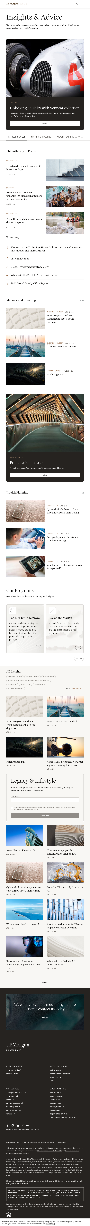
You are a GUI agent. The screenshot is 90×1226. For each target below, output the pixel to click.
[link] (25, 318)
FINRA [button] (16, 1167)
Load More (45, 982)
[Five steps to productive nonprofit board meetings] (65, 170)
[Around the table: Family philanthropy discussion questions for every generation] (65, 196)
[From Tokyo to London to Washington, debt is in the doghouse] (24, 708)
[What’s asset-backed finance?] (24, 911)
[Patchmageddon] (24, 748)
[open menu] (82, 4)
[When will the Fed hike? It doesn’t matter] (65, 948)
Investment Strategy (55, 312)
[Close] (86, 1222)
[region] (45, 1222)
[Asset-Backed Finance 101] (24, 837)
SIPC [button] (23, 1167)
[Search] (77, 4)
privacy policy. (50, 1224)
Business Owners (16, 457)
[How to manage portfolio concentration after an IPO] (65, 837)
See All (81, 301)
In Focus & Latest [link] (16, 137)
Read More (45, 123)
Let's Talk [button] (45, 1017)
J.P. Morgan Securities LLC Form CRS (49, 1151)
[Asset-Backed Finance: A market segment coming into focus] (65, 748)
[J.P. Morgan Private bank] (17, 1050)
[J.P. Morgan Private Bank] (16, 4)
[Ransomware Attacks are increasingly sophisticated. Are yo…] (24, 948)
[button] (7, 1125)
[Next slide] (81, 659)
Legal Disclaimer (22, 1181)
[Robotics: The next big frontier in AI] (65, 874)
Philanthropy (11, 161)
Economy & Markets (54, 371)
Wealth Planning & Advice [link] (70, 137)
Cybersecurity (52, 506)
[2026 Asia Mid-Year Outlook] (65, 708)
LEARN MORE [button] (10, 1143)
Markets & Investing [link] (41, 137)
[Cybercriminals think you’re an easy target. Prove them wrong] (24, 874)
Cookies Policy (55, 1103)
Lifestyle (13, 103)
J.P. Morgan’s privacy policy (30, 809)
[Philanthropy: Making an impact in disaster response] (65, 223)
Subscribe (45, 815)
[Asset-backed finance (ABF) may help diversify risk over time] (65, 911)
